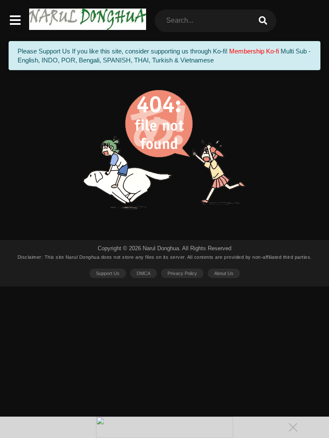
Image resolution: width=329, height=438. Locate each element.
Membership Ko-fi (254, 51)
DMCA (143, 273)
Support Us (108, 273)
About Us (223, 273)
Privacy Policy (182, 273)
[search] (263, 20)
